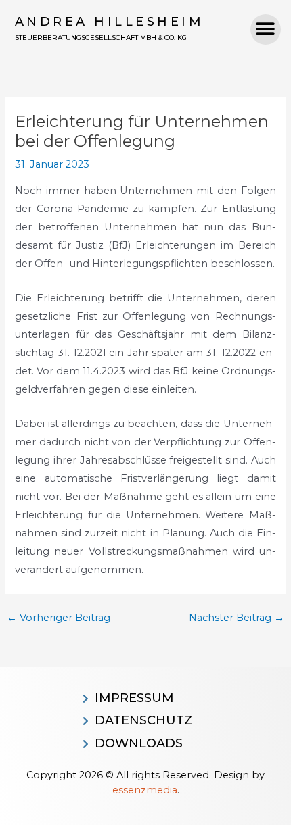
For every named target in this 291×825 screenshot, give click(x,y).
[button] (265, 29)
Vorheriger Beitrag (58, 618)
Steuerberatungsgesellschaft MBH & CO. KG (101, 37)
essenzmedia (144, 790)
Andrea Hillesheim (109, 21)
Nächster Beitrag (236, 618)
